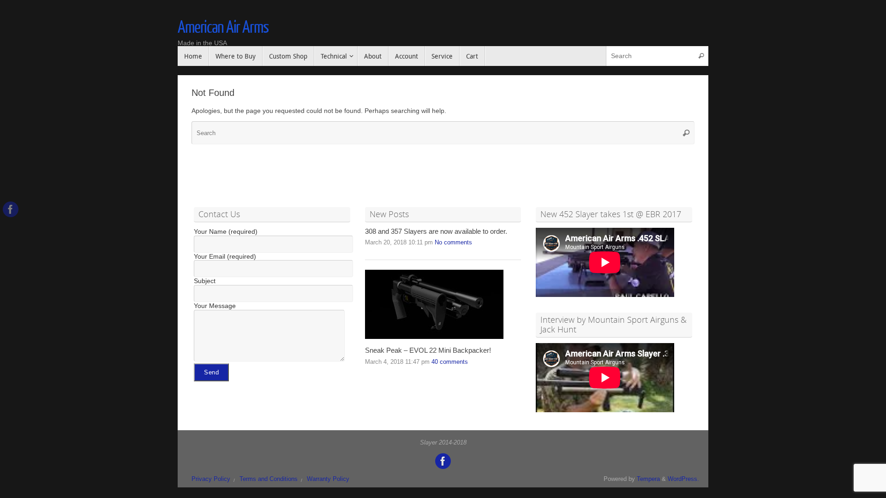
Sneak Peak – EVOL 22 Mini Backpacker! (428, 350)
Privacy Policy (211, 479)
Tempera (648, 479)
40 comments (449, 362)
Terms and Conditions (268, 479)
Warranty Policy (328, 479)
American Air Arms (223, 27)
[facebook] (10, 209)
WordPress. (683, 479)
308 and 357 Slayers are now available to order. (436, 231)
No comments (453, 242)
